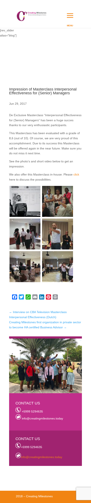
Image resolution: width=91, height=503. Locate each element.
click (76, 174)
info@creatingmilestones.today (42, 418)
